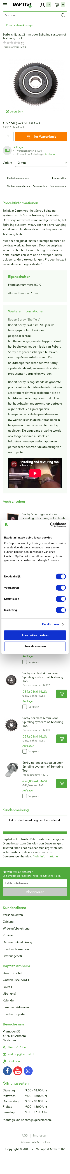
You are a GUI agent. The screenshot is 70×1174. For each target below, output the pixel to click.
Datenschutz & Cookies (35, 1142)
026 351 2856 (17, 1047)
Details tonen (50, 624)
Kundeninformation (16, 949)
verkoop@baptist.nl (21, 1054)
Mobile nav (5, 4)
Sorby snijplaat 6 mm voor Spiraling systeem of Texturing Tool (42, 722)
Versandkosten (13, 915)
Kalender (9, 1000)
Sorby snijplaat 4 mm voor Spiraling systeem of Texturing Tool (42, 677)
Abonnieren (35, 892)
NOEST (7, 987)
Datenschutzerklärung (17, 942)
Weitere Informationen (18, 185)
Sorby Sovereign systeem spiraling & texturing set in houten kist (44, 518)
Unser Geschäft (13, 973)
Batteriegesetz (12, 956)
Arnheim (50, 154)
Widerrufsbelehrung (16, 928)
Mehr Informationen (46, 856)
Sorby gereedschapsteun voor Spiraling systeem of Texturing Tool (42, 767)
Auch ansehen (40, 185)
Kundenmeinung (58, 185)
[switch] (61, 588)
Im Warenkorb (44, 136)
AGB (25, 1136)
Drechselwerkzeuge (19, 25)
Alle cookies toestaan (35, 635)
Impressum (40, 1136)
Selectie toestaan (35, 646)
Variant (7, 163)
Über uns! (9, 994)
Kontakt (8, 935)
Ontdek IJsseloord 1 (16, 980)
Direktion (14, 1061)
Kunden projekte (14, 1014)
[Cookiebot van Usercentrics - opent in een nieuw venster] (50, 524)
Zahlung (8, 922)
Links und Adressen (16, 1007)
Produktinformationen (18, 178)
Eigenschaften (59, 178)
